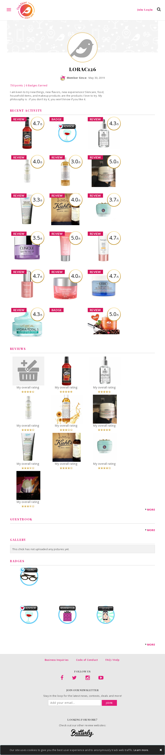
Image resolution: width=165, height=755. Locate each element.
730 (16, 85)
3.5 (37, 237)
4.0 (37, 161)
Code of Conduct (87, 660)
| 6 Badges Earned (35, 85)
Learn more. (141, 750)
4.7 (37, 123)
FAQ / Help (112, 660)
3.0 (75, 161)
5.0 (114, 161)
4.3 (114, 123)
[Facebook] (62, 678)
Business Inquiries (57, 660)
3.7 (114, 199)
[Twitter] (74, 678)
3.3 (37, 199)
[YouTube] (101, 678)
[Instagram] (87, 678)
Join (109, 703)
